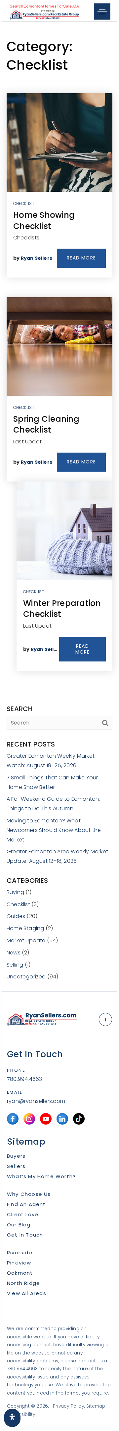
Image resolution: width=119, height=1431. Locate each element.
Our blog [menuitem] (19, 1224)
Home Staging (25, 928)
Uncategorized (26, 976)
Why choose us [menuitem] (29, 1194)
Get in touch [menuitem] (25, 1234)
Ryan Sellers (36, 258)
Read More (81, 258)
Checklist (23, 203)
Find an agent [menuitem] (26, 1204)
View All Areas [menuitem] (26, 1293)
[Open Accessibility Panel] (12, 1418)
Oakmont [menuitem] (20, 1272)
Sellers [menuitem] (16, 1166)
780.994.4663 (24, 1079)
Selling (15, 965)
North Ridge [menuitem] (23, 1283)
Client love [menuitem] (22, 1214)
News (13, 952)
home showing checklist (44, 221)
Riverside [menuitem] (19, 1252)
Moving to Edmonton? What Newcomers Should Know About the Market (54, 830)
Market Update (26, 940)
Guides (16, 916)
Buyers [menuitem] (16, 1155)
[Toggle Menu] (102, 11)
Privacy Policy (68, 1406)
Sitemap (95, 1406)
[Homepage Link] (44, 11)
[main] (59, 507)
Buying (15, 892)
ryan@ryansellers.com (36, 1101)
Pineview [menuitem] (19, 1262)
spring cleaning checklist (46, 425)
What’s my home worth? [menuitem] (41, 1176)
